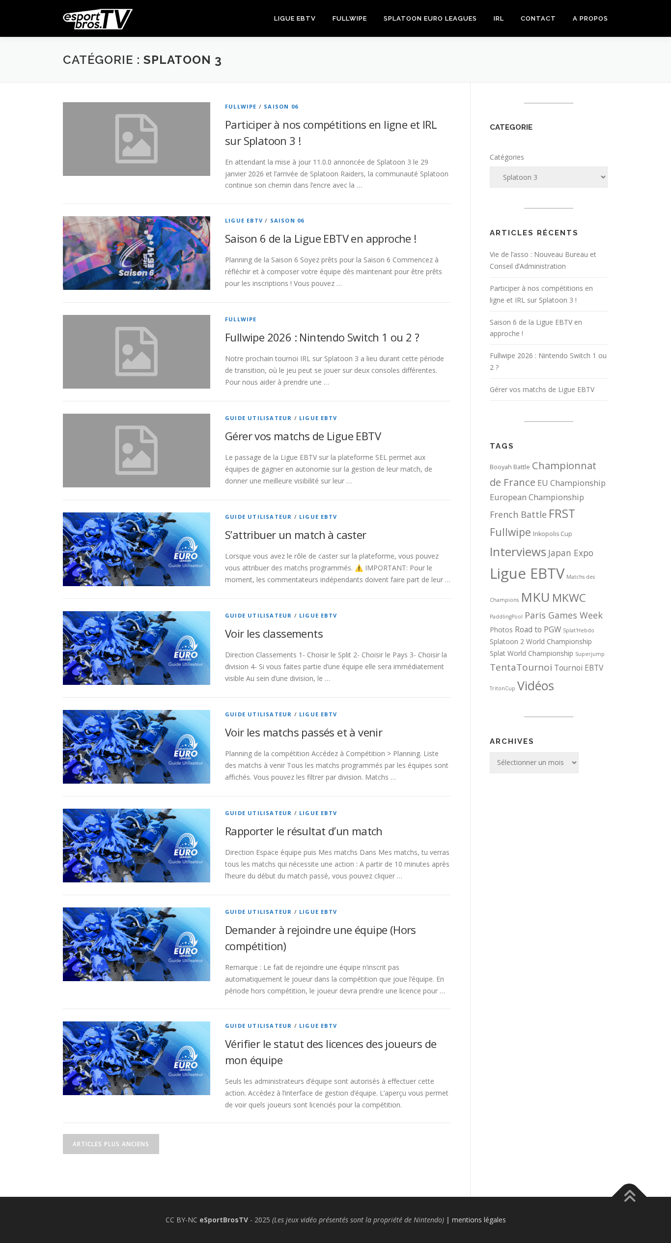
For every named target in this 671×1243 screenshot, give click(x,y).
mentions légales (479, 1219)
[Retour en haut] (629, 1197)
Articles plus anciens (111, 1144)
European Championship (537, 497)
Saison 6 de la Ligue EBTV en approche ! (321, 238)
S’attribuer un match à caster (295, 534)
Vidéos (535, 685)
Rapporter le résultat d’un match (304, 830)
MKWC (569, 597)
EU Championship (571, 483)
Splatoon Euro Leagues (430, 18)
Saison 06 (281, 106)
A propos (590, 18)
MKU (535, 597)
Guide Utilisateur (258, 418)
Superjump (590, 653)
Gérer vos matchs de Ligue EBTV (303, 435)
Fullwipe (350, 18)
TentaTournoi (521, 667)
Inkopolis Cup (552, 534)
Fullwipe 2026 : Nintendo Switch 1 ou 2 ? (322, 337)
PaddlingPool (506, 616)
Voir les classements (274, 633)
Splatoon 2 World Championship (541, 641)
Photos (501, 629)
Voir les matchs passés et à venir (303, 732)
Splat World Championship (531, 653)
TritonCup (502, 688)
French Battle (518, 514)
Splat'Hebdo (578, 630)
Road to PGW (538, 629)
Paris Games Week (564, 615)
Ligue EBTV (295, 18)
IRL (499, 18)
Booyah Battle (510, 467)
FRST (562, 513)
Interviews (518, 551)
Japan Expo (570, 553)
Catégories (507, 157)
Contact (538, 18)
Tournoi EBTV (578, 667)
